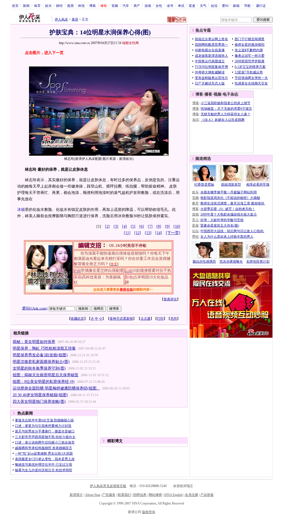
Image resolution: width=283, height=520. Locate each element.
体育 (37, 5)
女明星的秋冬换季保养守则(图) (39, 368)
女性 (159, 5)
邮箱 (236, 5)
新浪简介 (76, 495)
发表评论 (170, 299)
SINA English (173, 495)
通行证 (261, 5)
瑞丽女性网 (130, 43)
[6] (141, 226)
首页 (15, 5)
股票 (70, 5)
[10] (177, 226)
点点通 (145, 319)
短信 (214, 5)
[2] (107, 226)
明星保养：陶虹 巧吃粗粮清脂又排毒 (44, 348)
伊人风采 (61, 19)
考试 (181, 5)
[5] (133, 226)
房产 (136, 5)
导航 (247, 5)
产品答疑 (207, 495)
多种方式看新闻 (121, 319)
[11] (127, 233)
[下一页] (173, 233)
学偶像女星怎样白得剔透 (102, 270)
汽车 (125, 5)
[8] (158, 226)
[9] (167, 226)
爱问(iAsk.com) (35, 308)
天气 (203, 5)
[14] (158, 233)
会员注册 (191, 495)
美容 (75, 19)
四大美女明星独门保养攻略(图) (39, 401)
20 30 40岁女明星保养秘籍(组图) (40, 395)
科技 (81, 5)
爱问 (225, 5)
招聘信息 (139, 495)
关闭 (173, 319)
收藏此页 (77, 319)
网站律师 (155, 495)
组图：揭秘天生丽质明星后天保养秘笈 (45, 375)
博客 (92, 5)
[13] (148, 233)
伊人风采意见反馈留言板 (108, 486)
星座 (192, 5)
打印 (160, 319)
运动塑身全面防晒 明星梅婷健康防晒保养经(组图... (56, 388)
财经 (59, 5)
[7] (150, 226)
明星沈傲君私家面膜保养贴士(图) (41, 362)
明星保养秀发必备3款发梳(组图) (40, 355)
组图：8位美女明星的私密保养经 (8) (44, 382)
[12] (137, 233)
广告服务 (109, 495)
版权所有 (148, 512)
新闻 (26, 5)
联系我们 (124, 495)
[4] (124, 226)
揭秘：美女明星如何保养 (34, 342)
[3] (116, 226)
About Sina (92, 495)
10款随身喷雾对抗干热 (151, 270)
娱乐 (48, 5)
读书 (170, 5)
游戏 (148, 5)
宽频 (114, 5)
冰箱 (21, 210)
